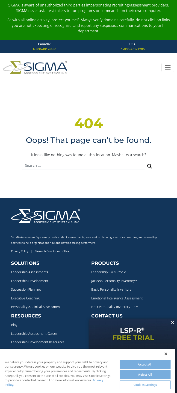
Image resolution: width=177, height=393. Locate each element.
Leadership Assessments (29, 272)
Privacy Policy (19, 251)
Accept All (145, 364)
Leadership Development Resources (38, 342)
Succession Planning (26, 289)
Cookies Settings (145, 385)
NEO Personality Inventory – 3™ (114, 307)
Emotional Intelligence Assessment (117, 298)
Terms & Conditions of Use (52, 251)
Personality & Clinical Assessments (36, 307)
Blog (14, 325)
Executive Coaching (25, 298)
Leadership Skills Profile (108, 272)
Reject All (145, 374)
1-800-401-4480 (44, 49)
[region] (87, 371)
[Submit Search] (149, 165)
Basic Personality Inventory (111, 289)
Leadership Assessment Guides (34, 333)
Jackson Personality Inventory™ (114, 281)
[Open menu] (167, 67)
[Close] (166, 353)
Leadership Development (29, 281)
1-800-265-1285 (133, 49)
